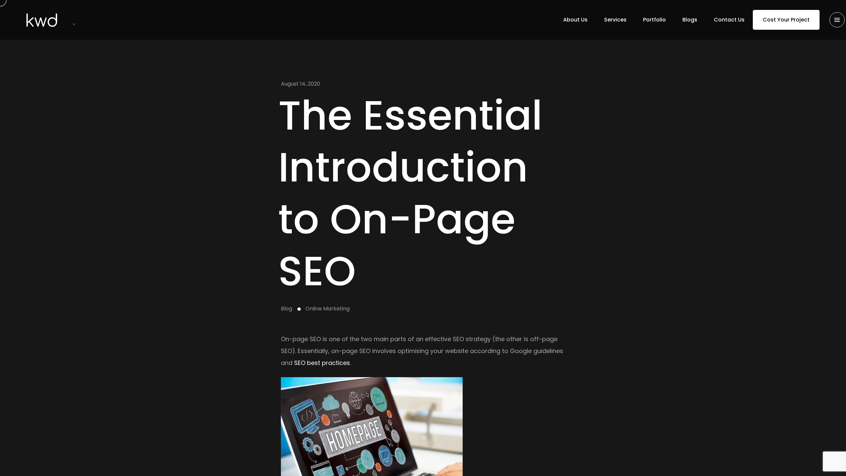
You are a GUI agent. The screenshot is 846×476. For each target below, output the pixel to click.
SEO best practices (322, 363)
